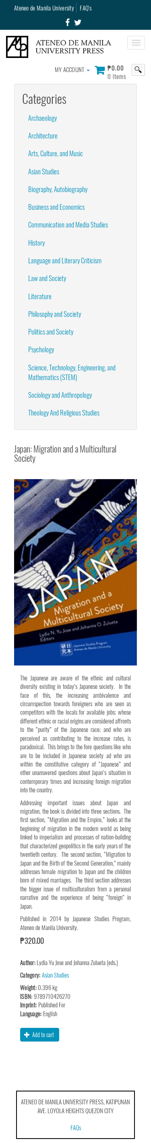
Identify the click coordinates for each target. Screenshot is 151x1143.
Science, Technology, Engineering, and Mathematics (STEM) (72, 372)
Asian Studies (43, 171)
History (36, 243)
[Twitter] (78, 22)
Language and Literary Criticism (64, 260)
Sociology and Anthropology (60, 395)
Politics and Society (50, 332)
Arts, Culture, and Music (55, 153)
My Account (70, 69)
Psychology (41, 349)
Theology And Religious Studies (63, 412)
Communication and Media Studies (68, 224)
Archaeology (42, 118)
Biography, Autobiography (57, 189)
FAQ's (85, 7)
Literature (40, 296)
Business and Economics (56, 207)
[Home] (61, 47)
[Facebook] (67, 22)
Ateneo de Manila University (44, 7)
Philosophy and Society (54, 314)
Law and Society (47, 278)
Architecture (43, 135)
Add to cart (42, 1034)
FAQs (75, 1127)
